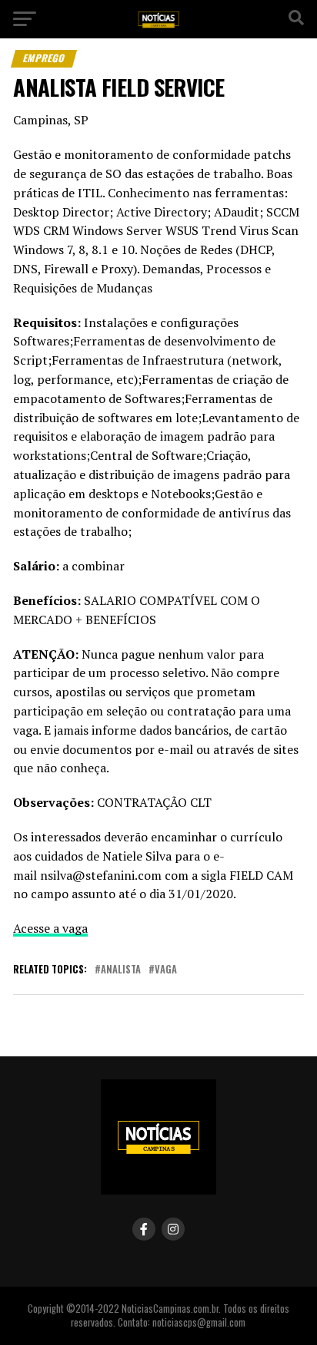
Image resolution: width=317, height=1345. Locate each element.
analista (121, 970)
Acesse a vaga (50, 928)
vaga (166, 970)
